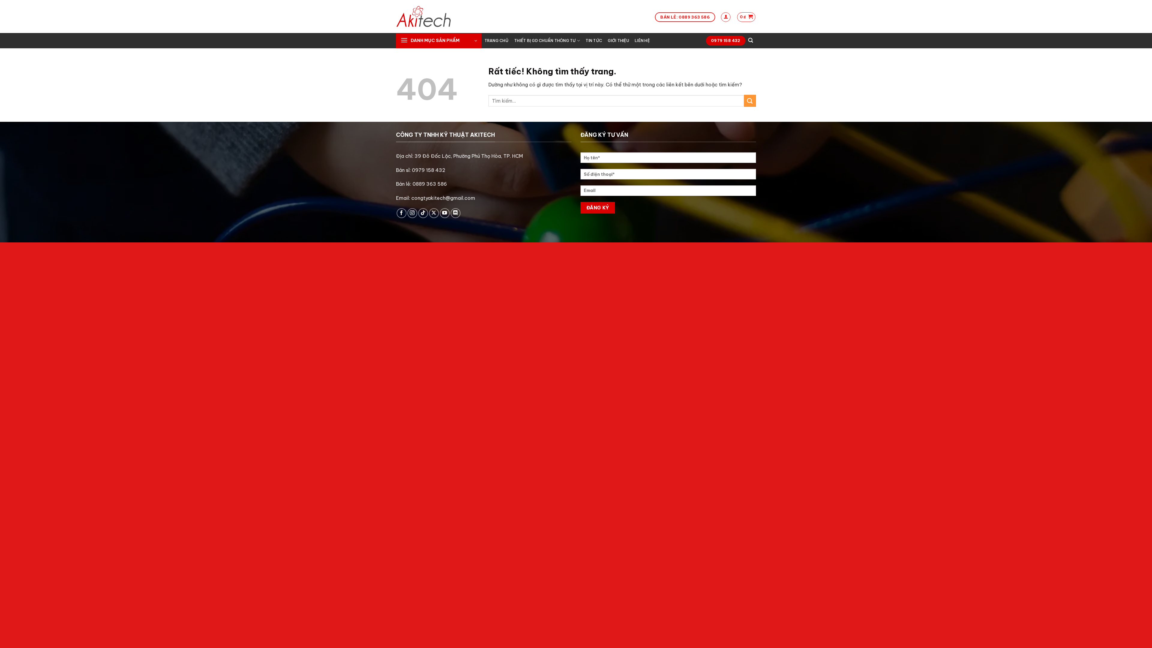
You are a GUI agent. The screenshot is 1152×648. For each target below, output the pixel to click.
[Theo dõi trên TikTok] (423, 213)
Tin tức (594, 40)
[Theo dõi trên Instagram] (412, 213)
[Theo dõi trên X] (434, 213)
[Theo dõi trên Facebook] (401, 213)
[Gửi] (750, 100)
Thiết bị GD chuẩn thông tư (545, 40)
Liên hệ (642, 40)
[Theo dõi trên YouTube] (445, 213)
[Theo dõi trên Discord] (455, 213)
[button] (725, 17)
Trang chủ (496, 40)
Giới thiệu (618, 40)
